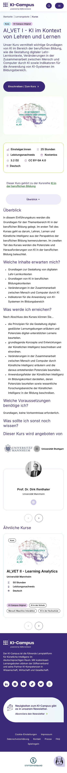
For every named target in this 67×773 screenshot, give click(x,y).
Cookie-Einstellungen (26, 734)
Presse (48, 739)
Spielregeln (33, 744)
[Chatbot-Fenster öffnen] (59, 761)
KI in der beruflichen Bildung (31, 184)
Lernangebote (23, 16)
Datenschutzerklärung (18, 739)
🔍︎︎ (49, 5)
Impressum (46, 734)
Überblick (32, 199)
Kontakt (37, 739)
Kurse (35, 16)
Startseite (8, 16)
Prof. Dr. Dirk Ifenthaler (33, 489)
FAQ (58, 739)
